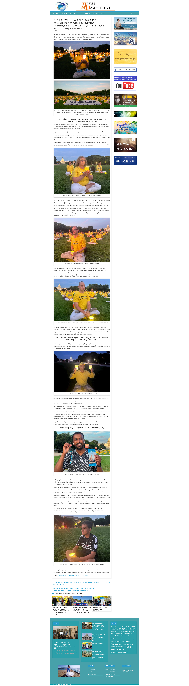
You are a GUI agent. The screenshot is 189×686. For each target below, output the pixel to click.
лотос (131, 643)
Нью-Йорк (118, 633)
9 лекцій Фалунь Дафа (110, 674)
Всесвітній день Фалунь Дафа (125, 628)
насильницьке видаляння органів (124, 644)
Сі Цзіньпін (130, 633)
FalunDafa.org (91, 669)
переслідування (117, 650)
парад (129, 648)
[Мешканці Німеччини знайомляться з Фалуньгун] (101, 597)
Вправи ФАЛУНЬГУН (110, 672)
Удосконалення (109, 676)
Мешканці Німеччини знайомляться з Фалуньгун (100, 609)
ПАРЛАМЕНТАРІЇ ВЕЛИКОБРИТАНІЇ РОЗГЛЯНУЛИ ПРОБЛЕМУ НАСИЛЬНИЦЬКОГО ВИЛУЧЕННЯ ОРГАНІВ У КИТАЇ (98, 655)
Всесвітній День (114, 628)
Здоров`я (80, 13)
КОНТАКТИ (104, 13)
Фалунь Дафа (122, 635)
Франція (124, 638)
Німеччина (123, 633)
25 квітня (116, 626)
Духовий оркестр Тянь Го (121, 629)
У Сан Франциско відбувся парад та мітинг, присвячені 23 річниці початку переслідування (82, 610)
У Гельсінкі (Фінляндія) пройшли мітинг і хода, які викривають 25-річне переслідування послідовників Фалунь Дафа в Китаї (77, 589)
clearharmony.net (92, 674)
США (126, 633)
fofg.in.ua (128, 672)
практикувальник (114, 652)
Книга (126, 631)
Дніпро (133, 628)
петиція (126, 650)
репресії (121, 652)
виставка (123, 641)
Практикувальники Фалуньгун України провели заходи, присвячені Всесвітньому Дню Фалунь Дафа (81, 584)
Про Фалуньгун (70, 13)
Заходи (128, 629)
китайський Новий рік (120, 642)
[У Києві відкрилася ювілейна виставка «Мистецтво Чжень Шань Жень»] (65, 626)
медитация (113, 644)
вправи (128, 641)
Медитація (131, 631)
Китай (120, 631)
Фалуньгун (116, 638)
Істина (120, 626)
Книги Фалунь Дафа (110, 669)
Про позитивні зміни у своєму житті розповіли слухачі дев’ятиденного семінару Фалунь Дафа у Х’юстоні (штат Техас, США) (98, 627)
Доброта (113, 629)
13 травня (113, 626)
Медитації (113, 633)
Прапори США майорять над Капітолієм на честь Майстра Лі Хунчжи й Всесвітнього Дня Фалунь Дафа (98, 637)
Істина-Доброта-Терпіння (128, 626)
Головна (55, 13)
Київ (124, 631)
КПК (117, 631)
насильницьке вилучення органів (121, 646)
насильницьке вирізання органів (119, 647)
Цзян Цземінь (129, 638)
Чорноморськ (117, 641)
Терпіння (113, 636)
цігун (126, 652)
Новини (62, 13)
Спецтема (88, 13)
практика (131, 650)
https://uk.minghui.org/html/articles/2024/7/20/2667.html (73, 575)
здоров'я (113, 643)
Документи (96, 13)
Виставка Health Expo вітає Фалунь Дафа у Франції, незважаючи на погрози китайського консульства (61, 611)
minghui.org (90, 672)
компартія (127, 642)
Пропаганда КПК (109, 679)
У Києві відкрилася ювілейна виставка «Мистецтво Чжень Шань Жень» (64, 645)
